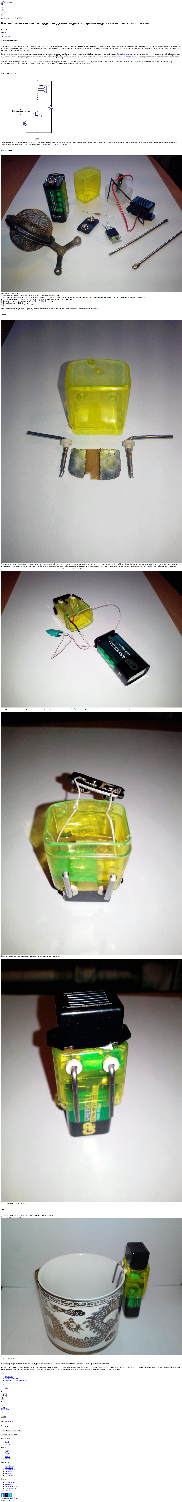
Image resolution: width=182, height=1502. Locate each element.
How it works (9, 1466)
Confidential (9, 1475)
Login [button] (3, 13)
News (7, 1453)
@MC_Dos (5, 1409)
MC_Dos (4, 18)
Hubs (7, 1455)
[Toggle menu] (2, 2)
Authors (7, 1457)
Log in (7, 1442)
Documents (9, 1471)
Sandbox (8, 1459)
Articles (7, 1451)
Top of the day (6, 1431)
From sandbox (5, 36)
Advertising (9, 1484)
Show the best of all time (9, 1434)
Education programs (11, 1488)
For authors (9, 1468)
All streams (8, 2)
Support (16, 1498)
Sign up (7, 1444)
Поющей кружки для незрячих (128, 54)
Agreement (8, 1473)
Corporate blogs (10, 1482)
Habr (12, 1500)
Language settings (7, 1498)
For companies (10, 1470)
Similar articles (16, 1431)
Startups (7, 1490)
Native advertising (11, 1486)
